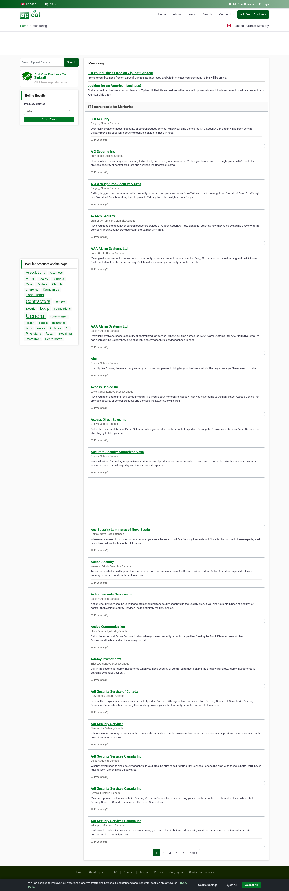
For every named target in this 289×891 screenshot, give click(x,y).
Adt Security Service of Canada (114, 692)
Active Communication (108, 627)
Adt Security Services (107, 724)
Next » (193, 852)
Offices (55, 328)
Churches (32, 289)
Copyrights (176, 872)
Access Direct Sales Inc (108, 420)
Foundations (62, 308)
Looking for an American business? (115, 86)
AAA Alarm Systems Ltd (109, 249)
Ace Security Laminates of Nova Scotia (120, 530)
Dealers (60, 302)
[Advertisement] (144, 42)
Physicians (33, 334)
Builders (58, 279)
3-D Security (100, 119)
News (192, 14)
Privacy (158, 872)
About (177, 14)
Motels (41, 328)
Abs (94, 359)
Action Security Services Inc (112, 594)
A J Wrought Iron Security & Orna (116, 184)
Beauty (43, 279)
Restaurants (53, 339)
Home (162, 14)
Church (57, 284)
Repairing (65, 333)
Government (58, 317)
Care (29, 284)
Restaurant (33, 339)
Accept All (251, 885)
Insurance (58, 323)
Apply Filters (49, 119)
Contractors (38, 301)
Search (207, 14)
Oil (67, 328)
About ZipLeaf (97, 872)
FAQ (115, 872)
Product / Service (34, 103)
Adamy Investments (106, 659)
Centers (42, 284)
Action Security (102, 562)
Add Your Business (253, 14)
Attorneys (56, 272)
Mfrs (29, 328)
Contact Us (226, 14)
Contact (129, 872)
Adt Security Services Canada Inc (116, 756)
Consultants (35, 295)
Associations (35, 273)
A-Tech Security (103, 216)
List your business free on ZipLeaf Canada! (120, 73)
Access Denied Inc (105, 387)
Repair (50, 334)
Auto (30, 278)
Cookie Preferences (201, 872)
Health (30, 323)
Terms (144, 872)
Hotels (43, 323)
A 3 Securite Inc (103, 152)
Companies (51, 289)
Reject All (231, 885)
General (36, 315)
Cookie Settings (207, 885)
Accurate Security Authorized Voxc (117, 452)
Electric (30, 308)
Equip (44, 308)
